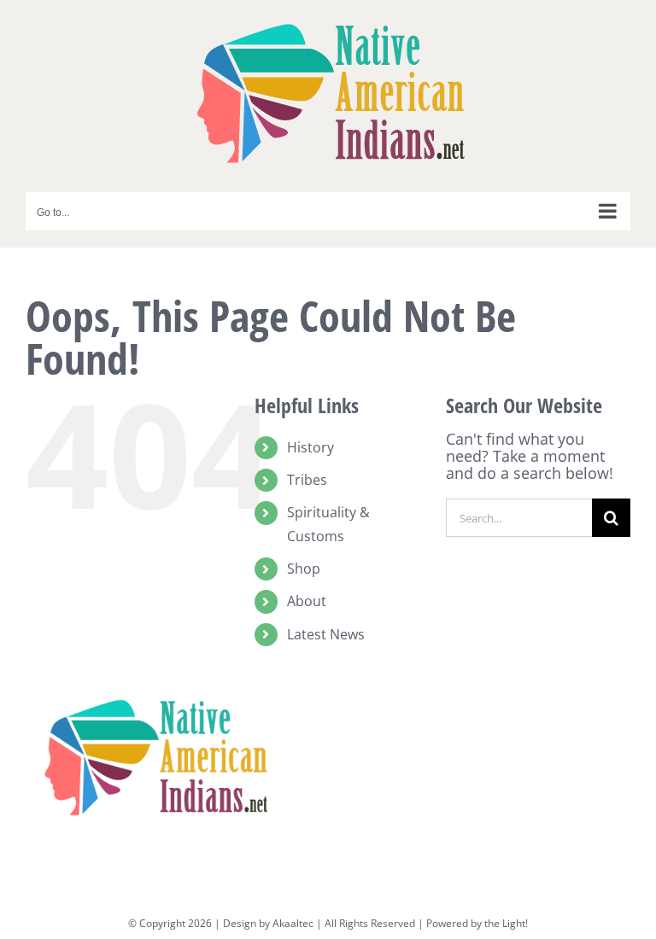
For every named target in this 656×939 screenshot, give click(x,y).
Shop (303, 568)
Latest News (326, 634)
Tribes (307, 479)
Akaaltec (292, 923)
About (306, 601)
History (310, 447)
